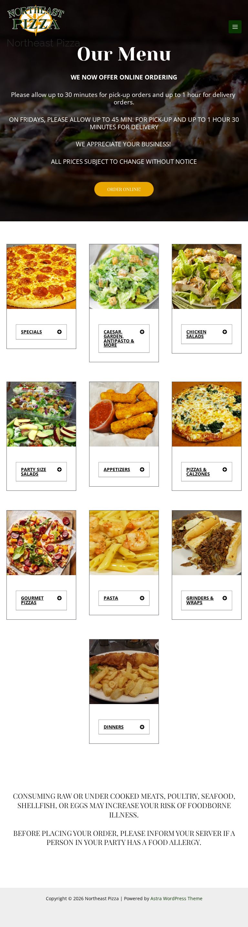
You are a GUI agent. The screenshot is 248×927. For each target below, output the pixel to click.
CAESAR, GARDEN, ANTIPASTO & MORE (119, 338)
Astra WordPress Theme (176, 898)
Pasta (111, 598)
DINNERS (114, 727)
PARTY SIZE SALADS (33, 471)
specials (31, 332)
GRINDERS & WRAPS (200, 600)
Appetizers (117, 469)
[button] (41, 332)
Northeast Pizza (43, 43)
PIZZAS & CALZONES (198, 471)
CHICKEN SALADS (196, 334)
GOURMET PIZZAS (32, 600)
